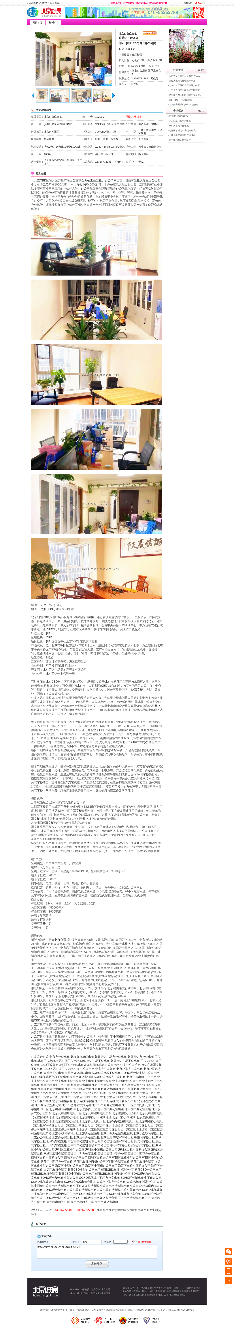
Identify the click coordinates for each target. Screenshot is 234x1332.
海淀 (116, 1137)
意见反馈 (95, 1293)
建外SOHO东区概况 (178, 116)
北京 (37, 180)
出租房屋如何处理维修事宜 (182, 80)
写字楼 (89, 617)
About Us (74, 1289)
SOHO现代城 (127, 2)
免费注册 (188, 2)
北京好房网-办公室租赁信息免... (184, 104)
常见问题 (105, 1289)
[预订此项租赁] (134, 116)
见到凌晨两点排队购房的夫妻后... (185, 95)
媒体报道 (105, 1293)
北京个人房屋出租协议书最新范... (185, 90)
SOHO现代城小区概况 (180, 121)
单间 (113, 180)
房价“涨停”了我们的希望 (180, 99)
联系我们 (74, 1293)
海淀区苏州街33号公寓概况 (182, 130)
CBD (43, 180)
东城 (158, 1137)
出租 (99, 180)
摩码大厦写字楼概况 (179, 125)
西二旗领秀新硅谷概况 (180, 140)
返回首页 (37, 22)
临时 (151, 188)
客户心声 (95, 1289)
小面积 (117, 1036)
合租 (116, 1064)
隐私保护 (85, 1289)
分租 (138, 1064)
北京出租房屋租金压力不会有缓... (185, 85)
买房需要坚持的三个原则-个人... (184, 76)
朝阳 (44, 609)
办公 (73, 180)
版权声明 (84, 1293)
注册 (43, 923)
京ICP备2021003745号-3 (149, 1310)
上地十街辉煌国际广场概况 (182, 135)
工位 (93, 180)
